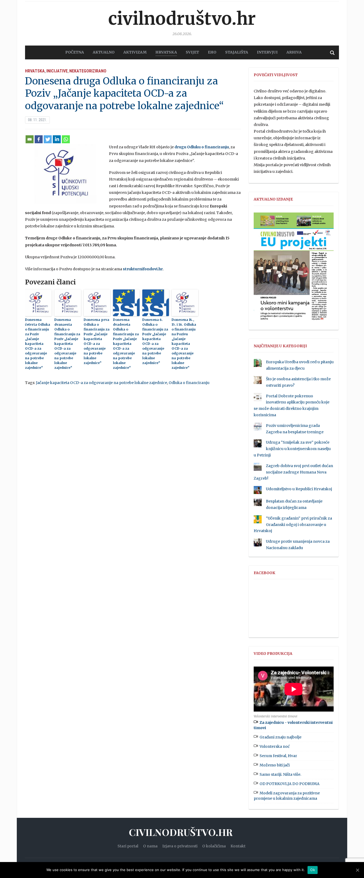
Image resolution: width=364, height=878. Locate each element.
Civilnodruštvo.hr (182, 18)
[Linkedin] (57, 139)
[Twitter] (48, 139)
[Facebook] (39, 139)
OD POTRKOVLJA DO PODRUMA (289, 783)
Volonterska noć (275, 746)
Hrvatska (35, 70)
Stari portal (128, 846)
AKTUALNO (104, 52)
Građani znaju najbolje (280, 737)
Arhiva (294, 52)
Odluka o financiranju (189, 382)
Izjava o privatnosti (179, 846)
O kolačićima (214, 846)
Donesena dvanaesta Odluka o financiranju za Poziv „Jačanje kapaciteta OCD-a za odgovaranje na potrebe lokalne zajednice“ (67, 344)
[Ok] (357, 870)
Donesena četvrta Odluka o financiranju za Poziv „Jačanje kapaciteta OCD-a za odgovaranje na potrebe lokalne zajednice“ (37, 344)
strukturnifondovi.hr (143, 269)
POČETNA (74, 52)
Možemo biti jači (275, 765)
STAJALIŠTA (236, 52)
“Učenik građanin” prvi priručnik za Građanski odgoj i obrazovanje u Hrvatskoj (293, 524)
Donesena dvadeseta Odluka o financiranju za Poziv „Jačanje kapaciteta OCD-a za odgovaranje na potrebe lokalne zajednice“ (126, 344)
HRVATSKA (166, 52)
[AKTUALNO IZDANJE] (294, 268)
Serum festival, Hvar (278, 755)
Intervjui (267, 52)
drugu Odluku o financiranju (202, 147)
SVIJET (192, 52)
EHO (212, 52)
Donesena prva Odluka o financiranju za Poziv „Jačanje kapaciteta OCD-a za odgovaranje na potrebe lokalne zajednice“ (97, 341)
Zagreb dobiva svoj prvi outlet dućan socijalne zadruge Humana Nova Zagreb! (293, 472)
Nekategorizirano (87, 70)
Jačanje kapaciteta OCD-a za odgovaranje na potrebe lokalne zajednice (101, 382)
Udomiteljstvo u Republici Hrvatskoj (299, 489)
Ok (312, 870)
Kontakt (237, 846)
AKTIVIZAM (135, 52)
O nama (150, 846)
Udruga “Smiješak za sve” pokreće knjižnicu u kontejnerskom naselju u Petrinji (292, 449)
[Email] (30, 139)
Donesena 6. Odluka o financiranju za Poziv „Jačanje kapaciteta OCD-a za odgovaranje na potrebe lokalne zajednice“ (155, 341)
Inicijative (57, 70)
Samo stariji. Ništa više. (280, 774)
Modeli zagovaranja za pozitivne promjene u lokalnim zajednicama (287, 796)
